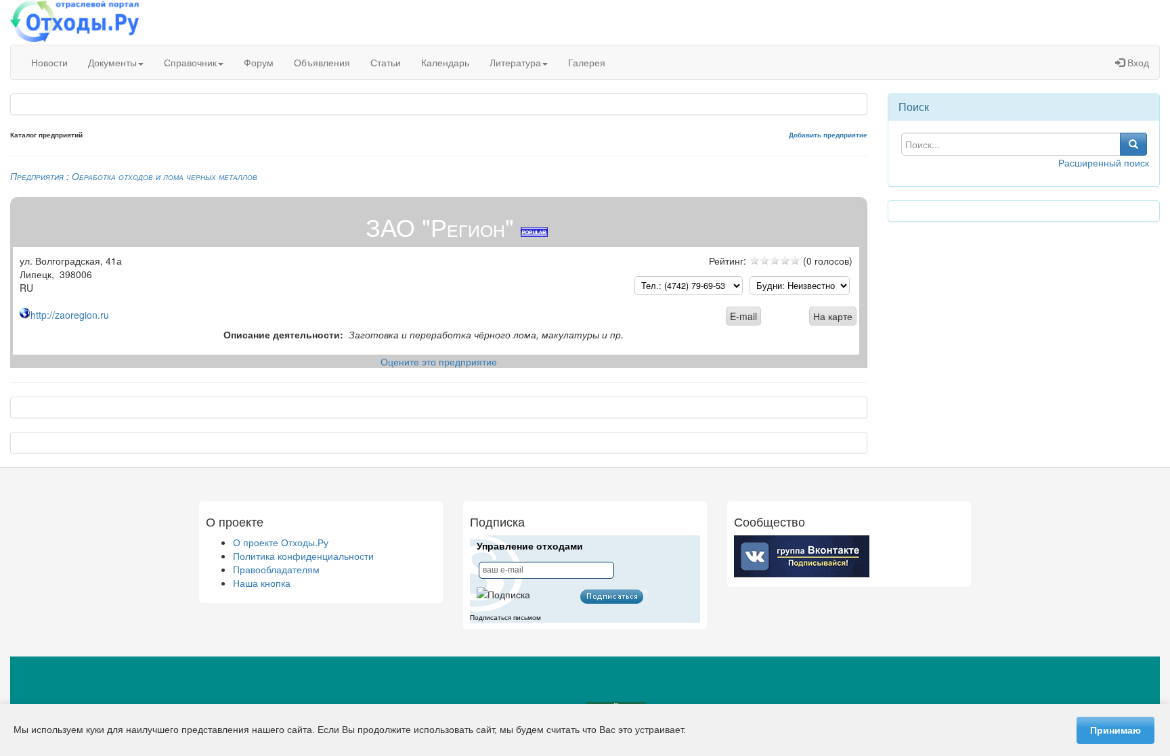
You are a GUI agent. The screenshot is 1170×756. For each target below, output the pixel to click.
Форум (259, 62)
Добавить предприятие (828, 135)
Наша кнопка (261, 583)
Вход (1137, 62)
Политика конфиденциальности (303, 555)
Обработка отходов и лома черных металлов (164, 176)
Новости (49, 62)
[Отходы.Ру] (74, 22)
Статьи (385, 62)
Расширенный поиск (1103, 162)
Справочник (190, 62)
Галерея (586, 62)
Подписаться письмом (505, 617)
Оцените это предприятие (439, 361)
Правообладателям (276, 569)
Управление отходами (530, 546)
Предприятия (37, 176)
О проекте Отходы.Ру (280, 542)
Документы (112, 62)
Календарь (445, 62)
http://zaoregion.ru (69, 314)
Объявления (322, 62)
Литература (515, 62)
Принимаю (1115, 730)
